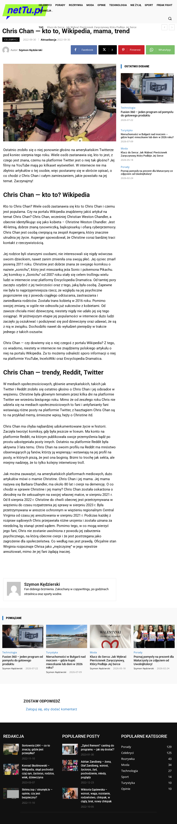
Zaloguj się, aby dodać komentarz (51, 709)
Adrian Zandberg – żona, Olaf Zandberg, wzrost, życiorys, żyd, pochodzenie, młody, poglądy (96, 769)
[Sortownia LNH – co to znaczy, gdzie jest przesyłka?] (11, 749)
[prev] (164, 27)
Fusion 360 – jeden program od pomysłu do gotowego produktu (147, 113)
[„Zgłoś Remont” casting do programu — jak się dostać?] (70, 749)
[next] (172, 27)
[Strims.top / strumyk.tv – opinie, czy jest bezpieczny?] (11, 793)
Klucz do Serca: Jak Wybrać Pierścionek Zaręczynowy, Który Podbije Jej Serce (144, 154)
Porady (125, 167)
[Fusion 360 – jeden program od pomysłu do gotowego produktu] (147, 88)
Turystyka (127, 130)
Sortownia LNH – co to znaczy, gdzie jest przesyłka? (36, 749)
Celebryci (11, 39)
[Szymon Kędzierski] (6, 50)
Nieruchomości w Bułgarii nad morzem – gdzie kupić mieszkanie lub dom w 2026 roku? (147, 136)
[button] (170, 18)
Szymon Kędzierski (30, 50)
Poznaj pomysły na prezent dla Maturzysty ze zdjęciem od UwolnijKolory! (92, 27)
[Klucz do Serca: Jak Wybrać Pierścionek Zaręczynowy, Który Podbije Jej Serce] (110, 636)
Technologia (128, 107)
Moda (124, 148)
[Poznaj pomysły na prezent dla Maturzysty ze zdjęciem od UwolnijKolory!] (154, 636)
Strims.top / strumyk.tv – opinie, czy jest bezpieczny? (37, 793)
